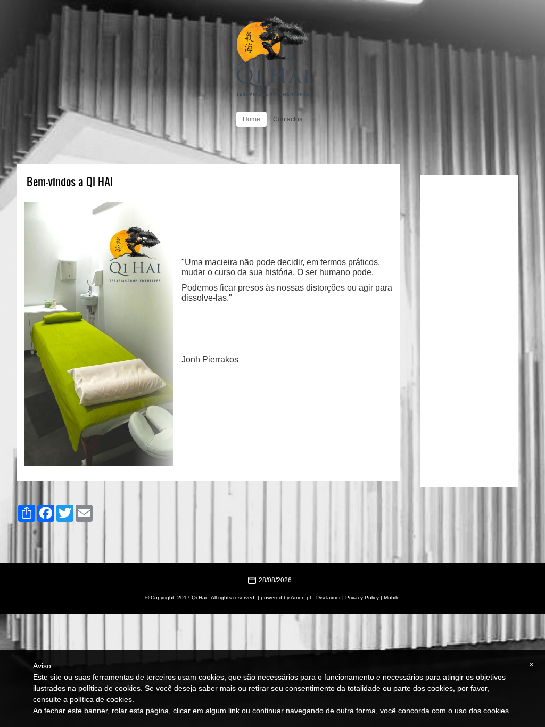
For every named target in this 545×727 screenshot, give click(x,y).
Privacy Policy (362, 597)
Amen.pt (301, 597)
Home (251, 119)
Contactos (287, 119)
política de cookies (101, 699)
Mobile (392, 597)
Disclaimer (328, 597)
